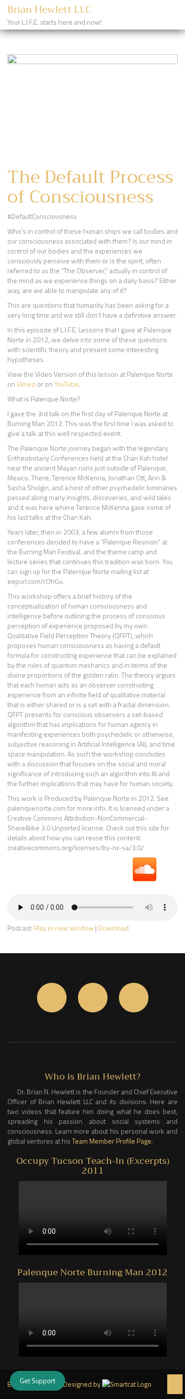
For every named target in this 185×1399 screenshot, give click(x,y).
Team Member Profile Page (111, 1141)
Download (113, 928)
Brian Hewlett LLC (49, 9)
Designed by (82, 1384)
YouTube (66, 384)
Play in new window (64, 928)
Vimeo (26, 384)
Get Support (37, 1380)
